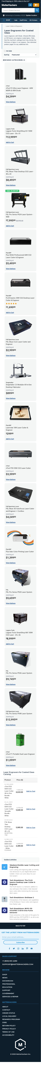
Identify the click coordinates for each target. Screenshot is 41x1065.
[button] (20, 15)
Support (6, 990)
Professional (8, 984)
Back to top (20, 926)
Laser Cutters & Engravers (14, 26)
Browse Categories (13, 60)
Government (8, 993)
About (5, 1007)
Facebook (9, 948)
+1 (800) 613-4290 (9, 961)
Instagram (18, 948)
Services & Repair (10, 997)
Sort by (6, 55)
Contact (6, 1010)
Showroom (7, 981)
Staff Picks (23, 20)
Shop (4, 975)
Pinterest (27, 948)
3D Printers (33, 20)
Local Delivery (9, 1016)
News (4, 978)
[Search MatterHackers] (37, 10)
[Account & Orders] (30, 5)
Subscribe (20, 942)
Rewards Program (11, 1019)
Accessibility (8, 1035)
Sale (15, 20)
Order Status (8, 1013)
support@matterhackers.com (17, 964)
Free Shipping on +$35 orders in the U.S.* (16, 1)
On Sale (9, 51)
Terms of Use (8, 1032)
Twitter (14, 948)
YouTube (32, 948)
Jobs (4, 1022)
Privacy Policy (9, 1029)
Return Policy (8, 1026)
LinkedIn (23, 948)
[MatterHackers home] (9, 5)
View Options (10, 102)
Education (7, 987)
